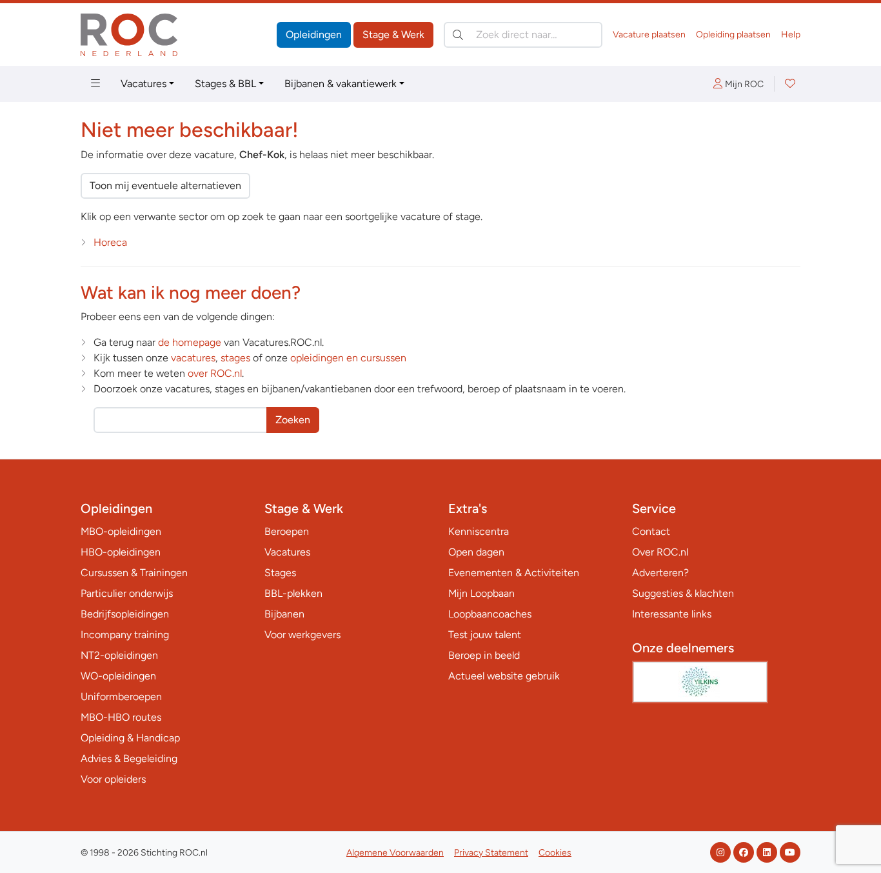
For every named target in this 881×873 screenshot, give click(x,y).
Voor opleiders (113, 779)
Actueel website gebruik (504, 676)
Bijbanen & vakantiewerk (340, 83)
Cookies (555, 852)
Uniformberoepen (121, 696)
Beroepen (286, 531)
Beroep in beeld (484, 655)
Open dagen (476, 552)
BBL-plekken (293, 593)
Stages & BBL (225, 83)
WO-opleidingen (118, 676)
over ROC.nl (215, 373)
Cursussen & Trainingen (134, 573)
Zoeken (292, 420)
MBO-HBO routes (121, 717)
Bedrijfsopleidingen (125, 614)
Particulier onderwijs (127, 593)
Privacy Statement (491, 852)
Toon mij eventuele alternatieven (165, 185)
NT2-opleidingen (119, 655)
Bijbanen (284, 614)
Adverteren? (660, 573)
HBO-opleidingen (121, 552)
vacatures (193, 358)
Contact (651, 531)
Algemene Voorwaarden (395, 852)
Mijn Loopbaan (481, 593)
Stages (280, 573)
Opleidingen (314, 34)
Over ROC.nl (660, 552)
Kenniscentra (478, 531)
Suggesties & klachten (683, 593)
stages (235, 358)
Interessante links (671, 614)
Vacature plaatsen (649, 34)
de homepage (189, 342)
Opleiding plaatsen (733, 34)
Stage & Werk (393, 34)
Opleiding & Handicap (130, 738)
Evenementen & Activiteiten (513, 573)
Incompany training (125, 634)
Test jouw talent (484, 634)
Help (790, 34)
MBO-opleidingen (121, 531)
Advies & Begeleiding (129, 758)
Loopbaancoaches (489, 614)
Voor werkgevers (302, 634)
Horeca (110, 242)
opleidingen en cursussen (348, 358)
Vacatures (143, 83)
